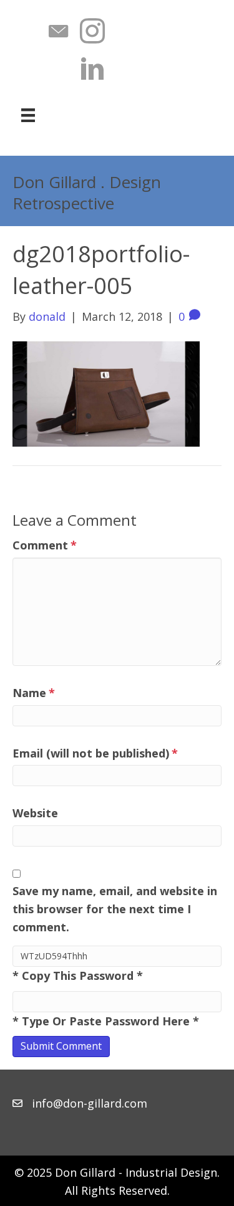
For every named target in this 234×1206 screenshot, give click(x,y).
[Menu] (28, 115)
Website (35, 812)
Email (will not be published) (95, 753)
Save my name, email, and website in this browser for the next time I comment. (114, 908)
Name (33, 692)
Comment (44, 545)
